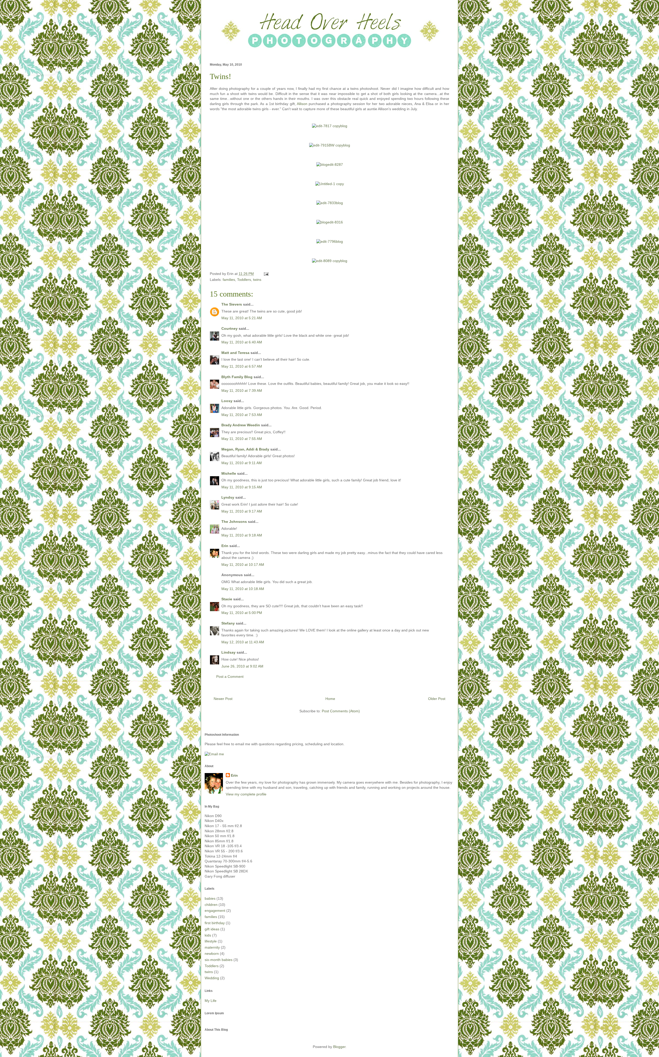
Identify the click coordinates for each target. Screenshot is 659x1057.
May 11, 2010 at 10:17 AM (242, 564)
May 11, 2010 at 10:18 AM (242, 589)
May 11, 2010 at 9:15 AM (241, 487)
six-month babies (218, 960)
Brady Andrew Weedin (240, 425)
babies (210, 898)
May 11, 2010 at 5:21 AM (241, 318)
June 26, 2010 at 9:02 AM (242, 666)
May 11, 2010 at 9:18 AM (241, 535)
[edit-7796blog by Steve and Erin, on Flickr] (329, 241)
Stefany (228, 623)
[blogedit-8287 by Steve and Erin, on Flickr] (329, 164)
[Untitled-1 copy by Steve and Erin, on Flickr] (329, 184)
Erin (224, 546)
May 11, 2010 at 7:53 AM (241, 415)
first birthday (215, 923)
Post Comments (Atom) (341, 711)
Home (330, 699)
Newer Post (223, 699)
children (211, 905)
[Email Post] (265, 274)
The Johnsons (234, 521)
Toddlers (244, 280)
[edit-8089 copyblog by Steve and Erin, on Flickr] (329, 261)
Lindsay (228, 652)
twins (257, 280)
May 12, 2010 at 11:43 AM (242, 642)
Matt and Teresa (235, 353)
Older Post (436, 699)
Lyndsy (227, 497)
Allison (302, 104)
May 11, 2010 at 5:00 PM (241, 613)
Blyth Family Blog (237, 377)
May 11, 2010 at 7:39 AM (241, 390)
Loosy (226, 401)
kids (208, 935)
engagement (215, 910)
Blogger (339, 1047)
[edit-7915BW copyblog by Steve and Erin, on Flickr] (329, 145)
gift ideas (212, 929)
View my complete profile (246, 794)
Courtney (229, 328)
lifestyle (211, 941)
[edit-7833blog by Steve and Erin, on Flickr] (329, 203)
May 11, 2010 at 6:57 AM (241, 366)
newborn (212, 953)
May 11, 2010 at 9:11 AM (241, 463)
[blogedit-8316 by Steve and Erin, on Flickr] (329, 222)
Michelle (228, 473)
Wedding (212, 978)
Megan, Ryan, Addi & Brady (245, 449)
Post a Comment (230, 676)
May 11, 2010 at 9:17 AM (241, 511)
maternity (212, 947)
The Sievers (231, 304)
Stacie (226, 599)
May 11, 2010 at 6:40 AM (241, 342)
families (229, 280)
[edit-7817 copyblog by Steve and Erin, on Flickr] (329, 126)
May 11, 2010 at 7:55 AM (241, 439)
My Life (210, 1001)
